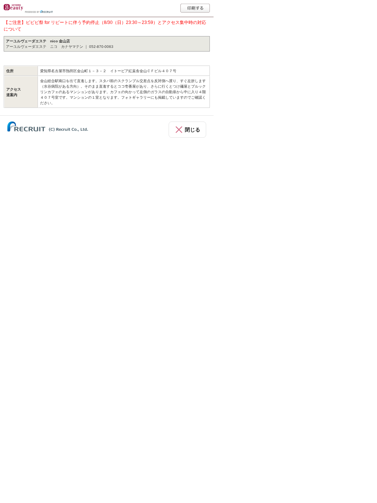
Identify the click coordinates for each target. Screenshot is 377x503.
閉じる (192, 130)
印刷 (195, 8)
